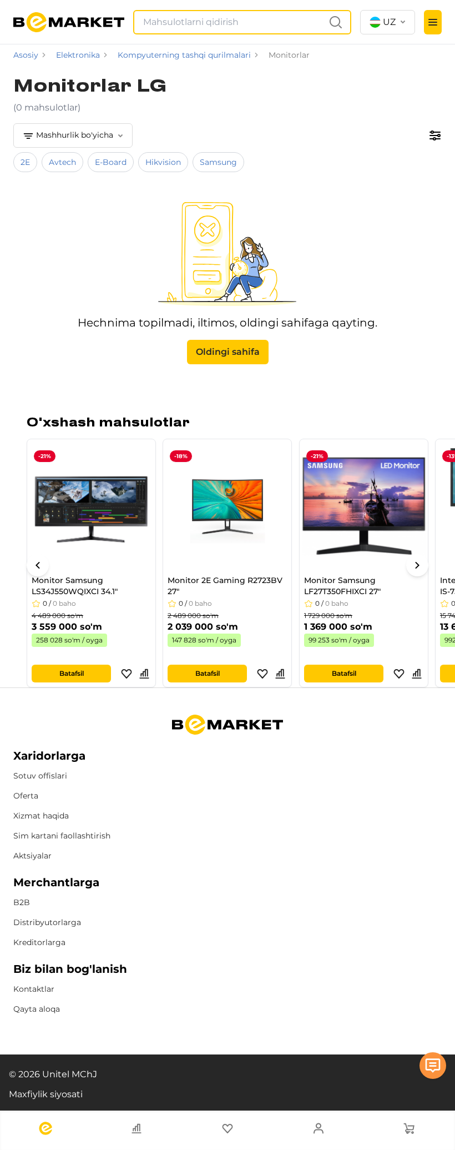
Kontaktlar (33, 989)
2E (25, 162)
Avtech (62, 162)
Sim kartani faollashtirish (61, 836)
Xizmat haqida (41, 816)
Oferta (25, 796)
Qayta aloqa (36, 1009)
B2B (21, 902)
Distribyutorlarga (47, 922)
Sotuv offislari (40, 776)
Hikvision (163, 162)
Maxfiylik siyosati (46, 1094)
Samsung (218, 162)
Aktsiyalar (32, 856)
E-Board (111, 162)
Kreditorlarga (39, 942)
